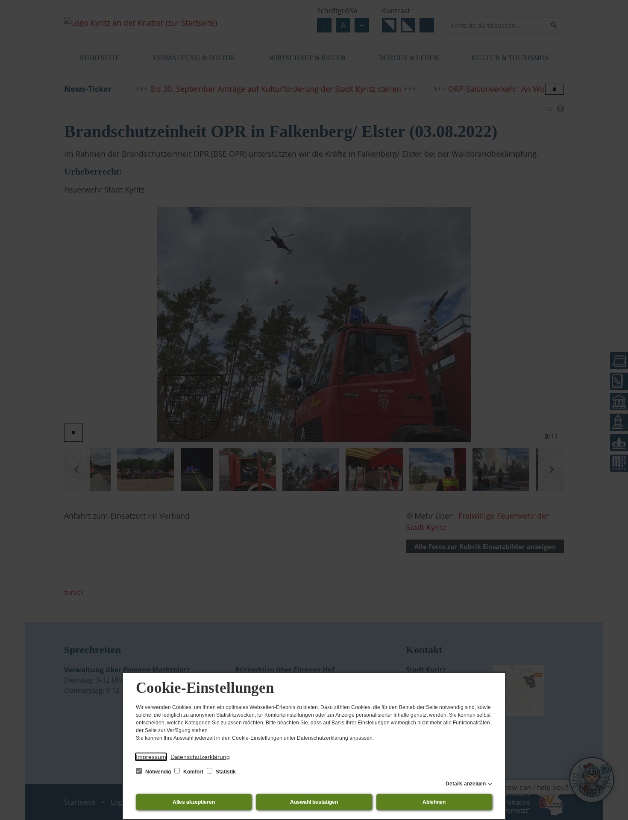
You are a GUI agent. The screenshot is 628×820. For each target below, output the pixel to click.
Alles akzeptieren (194, 802)
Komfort (193, 772)
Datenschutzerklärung (200, 756)
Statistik (225, 772)
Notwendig (158, 772)
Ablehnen (434, 802)
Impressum (151, 756)
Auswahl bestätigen (314, 802)
